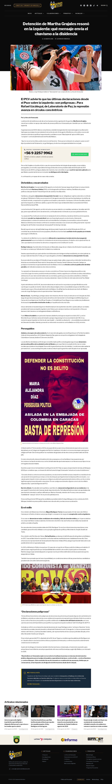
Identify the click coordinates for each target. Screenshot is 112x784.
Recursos (7, 5)
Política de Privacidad (66, 779)
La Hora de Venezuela (63, 39)
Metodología (89, 755)
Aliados (44, 761)
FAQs (102, 779)
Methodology (95, 779)
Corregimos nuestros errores (94, 759)
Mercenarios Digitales (70, 763)
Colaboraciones (53, 13)
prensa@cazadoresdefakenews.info (19, 769)
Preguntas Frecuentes (92, 767)
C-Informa (66, 759)
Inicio (30, 13)
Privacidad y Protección (92, 761)
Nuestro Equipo (90, 765)
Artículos (38, 13)
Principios (67, 13)
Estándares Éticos (91, 757)
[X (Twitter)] (84, 5)
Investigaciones (23, 729)
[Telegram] (97, 5)
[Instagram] (87, 5)
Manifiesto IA (89, 763)
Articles (88, 779)
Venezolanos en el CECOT (71, 757)
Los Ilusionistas (68, 761)
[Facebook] (81, 5)
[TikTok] (94, 5)
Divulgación (45, 759)
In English (79, 13)
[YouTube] (90, 5)
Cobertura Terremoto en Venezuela (27, 5)
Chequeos (74, 729)
